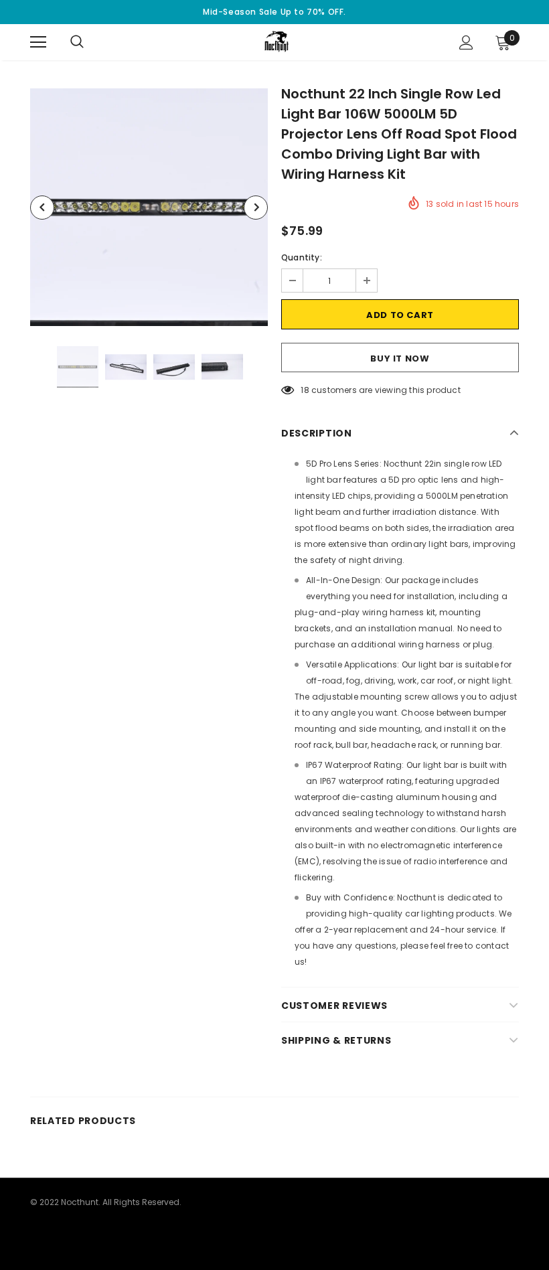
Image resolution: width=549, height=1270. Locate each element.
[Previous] (42, 207)
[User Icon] (466, 42)
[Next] (256, 207)
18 (305, 390)
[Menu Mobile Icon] (38, 42)
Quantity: (301, 257)
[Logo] (276, 41)
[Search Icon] (90, 42)
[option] (149, 207)
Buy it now (400, 358)
